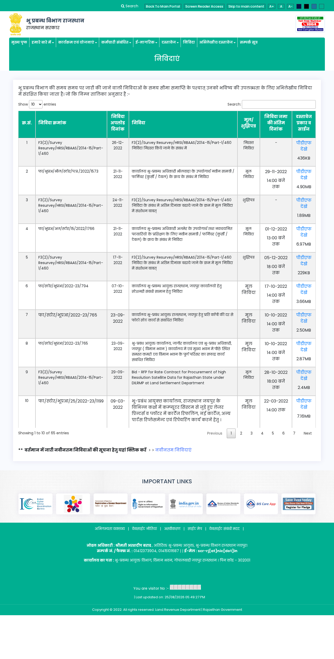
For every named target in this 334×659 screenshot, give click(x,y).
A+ (271, 6)
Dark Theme (306, 6)
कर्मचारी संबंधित (114, 42)
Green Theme (321, 6)
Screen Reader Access (204, 6)
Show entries (37, 104)
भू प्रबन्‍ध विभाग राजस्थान (55, 20)
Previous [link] (214, 433)
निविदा (189, 42)
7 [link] (294, 433)
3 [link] (251, 433)
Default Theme (298, 6)
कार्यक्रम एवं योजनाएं (76, 42)
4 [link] (262, 433)
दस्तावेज (169, 42)
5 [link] (273, 433)
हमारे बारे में (41, 42)
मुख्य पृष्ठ (19, 42)
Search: (234, 104)
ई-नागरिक (144, 42)
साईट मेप (195, 528)
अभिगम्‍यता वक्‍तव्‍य (110, 528)
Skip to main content (246, 6)
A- (290, 6)
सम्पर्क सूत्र (249, 42)
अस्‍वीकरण (172, 528)
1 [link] (231, 433)
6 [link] (283, 433)
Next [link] (308, 433)
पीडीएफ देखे (304, 146)
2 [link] (241, 433)
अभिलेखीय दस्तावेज (216, 42)
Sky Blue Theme (314, 6)
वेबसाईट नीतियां (144, 528)
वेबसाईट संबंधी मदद (224, 528)
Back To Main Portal (163, 6)
